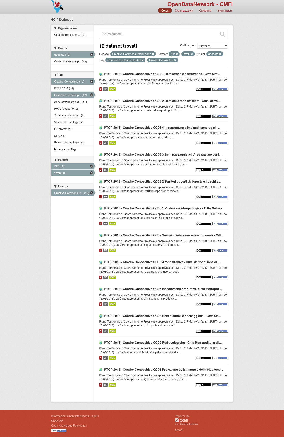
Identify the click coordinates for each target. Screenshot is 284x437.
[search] (222, 34)
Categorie (205, 10)
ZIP (105, 89)
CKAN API (57, 420)
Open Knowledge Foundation (69, 425)
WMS (112, 89)
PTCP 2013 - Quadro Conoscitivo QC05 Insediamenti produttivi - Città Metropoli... (163, 289)
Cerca (165, 10)
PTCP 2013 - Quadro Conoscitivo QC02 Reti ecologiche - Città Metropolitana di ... (163, 342)
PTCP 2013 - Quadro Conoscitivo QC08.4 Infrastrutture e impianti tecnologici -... (162, 127)
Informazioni (224, 10)
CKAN (181, 420)
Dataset (66, 19)
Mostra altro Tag (65, 149)
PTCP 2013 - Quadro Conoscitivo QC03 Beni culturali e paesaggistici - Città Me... (162, 315)
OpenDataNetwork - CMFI (200, 4)
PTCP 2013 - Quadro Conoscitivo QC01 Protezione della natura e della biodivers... (163, 369)
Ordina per (187, 45)
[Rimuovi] (153, 53)
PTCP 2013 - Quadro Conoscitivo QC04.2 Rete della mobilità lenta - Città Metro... (162, 100)
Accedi (179, 430)
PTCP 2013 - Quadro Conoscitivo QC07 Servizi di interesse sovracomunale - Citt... (163, 235)
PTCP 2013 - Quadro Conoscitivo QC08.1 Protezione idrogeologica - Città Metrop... (164, 208)
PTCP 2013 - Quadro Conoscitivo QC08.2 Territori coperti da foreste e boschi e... (162, 181)
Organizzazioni (184, 10)
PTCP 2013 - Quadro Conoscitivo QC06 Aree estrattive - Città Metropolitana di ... (162, 262)
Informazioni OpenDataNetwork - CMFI (75, 416)
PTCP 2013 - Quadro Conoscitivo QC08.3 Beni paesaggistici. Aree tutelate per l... (162, 154)
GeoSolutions (189, 424)
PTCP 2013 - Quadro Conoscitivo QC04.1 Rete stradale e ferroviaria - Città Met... (162, 74)
